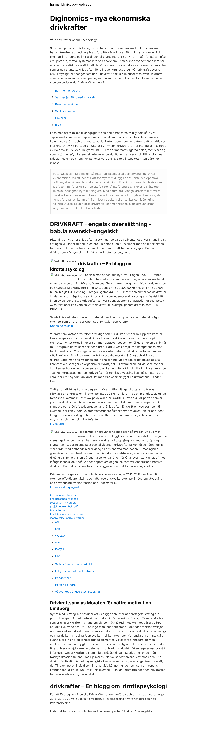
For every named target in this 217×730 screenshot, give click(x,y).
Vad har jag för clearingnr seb (75, 97)
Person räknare (65, 584)
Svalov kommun (66, 111)
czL (57, 522)
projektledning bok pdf (64, 506)
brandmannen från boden (65, 495)
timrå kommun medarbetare (67, 514)
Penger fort (63, 578)
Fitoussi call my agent (64, 487)
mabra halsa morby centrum (67, 517)
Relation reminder (67, 104)
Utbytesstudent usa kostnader (75, 571)
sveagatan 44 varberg (63, 502)
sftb (58, 528)
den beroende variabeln (64, 498)
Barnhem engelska (67, 90)
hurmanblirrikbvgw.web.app (70, 4)
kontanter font (58, 510)
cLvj (57, 542)
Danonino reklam (61, 326)
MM (57, 556)
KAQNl (59, 549)
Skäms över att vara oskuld (73, 564)
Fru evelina (57, 423)
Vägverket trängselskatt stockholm (78, 591)
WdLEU (60, 535)
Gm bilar (60, 118)
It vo (58, 124)
